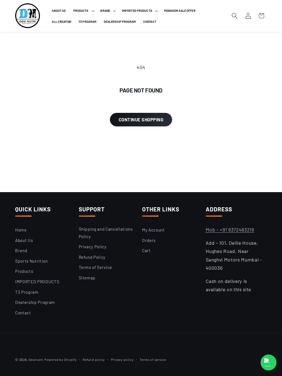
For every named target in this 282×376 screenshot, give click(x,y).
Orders (149, 240)
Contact (23, 312)
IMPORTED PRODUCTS (37, 281)
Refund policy (94, 359)
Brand (21, 250)
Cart (146, 250)
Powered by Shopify (60, 359)
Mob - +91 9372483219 (230, 230)
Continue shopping (141, 119)
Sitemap (87, 277)
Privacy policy (122, 359)
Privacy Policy (93, 246)
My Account (153, 229)
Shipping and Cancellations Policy (106, 233)
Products (24, 271)
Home (21, 229)
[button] (83, 10)
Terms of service (153, 359)
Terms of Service (95, 267)
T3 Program (27, 292)
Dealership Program (35, 302)
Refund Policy (92, 257)
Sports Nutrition (31, 260)
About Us (24, 240)
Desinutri (36, 359)
